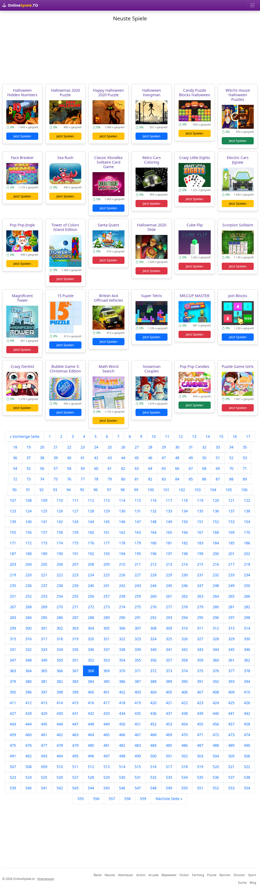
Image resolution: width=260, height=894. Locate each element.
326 (184, 638)
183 (200, 543)
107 (13, 500)
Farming (198, 875)
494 (60, 756)
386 (122, 681)
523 (13, 777)
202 (247, 553)
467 (138, 734)
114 (122, 500)
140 (28, 521)
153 (231, 521)
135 (200, 511)
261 (169, 596)
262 (184, 596)
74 (42, 479)
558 (127, 798)
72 (15, 479)
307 (138, 628)
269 (44, 606)
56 (42, 468)
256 (91, 596)
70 (231, 468)
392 (216, 681)
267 (13, 606)
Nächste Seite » (169, 798)
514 (122, 766)
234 (247, 574)
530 (122, 777)
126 (60, 511)
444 (28, 724)
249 (231, 585)
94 (68, 489)
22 (69, 447)
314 (247, 628)
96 (95, 489)
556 (96, 798)
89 (245, 479)
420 (153, 702)
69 (218, 468)
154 (247, 521)
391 (200, 681)
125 (44, 511)
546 (122, 788)
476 (28, 745)
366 (60, 670)
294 (184, 617)
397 (44, 692)
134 (184, 511)
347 (13, 660)
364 (28, 670)
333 (44, 649)
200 (216, 553)
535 (200, 777)
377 (231, 670)
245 (169, 585)
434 (122, 713)
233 (231, 574)
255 (75, 596)
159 (75, 532)
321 (106, 638)
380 (28, 681)
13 (194, 436)
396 (28, 692)
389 (169, 681)
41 (83, 457)
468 (153, 734)
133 (169, 511)
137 (231, 511)
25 (110, 447)
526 (60, 777)
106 (244, 489)
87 (218, 479)
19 (28, 447)
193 (106, 553)
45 (137, 457)
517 (169, 766)
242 (122, 585)
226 (122, 574)
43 (110, 457)
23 (83, 447)
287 (75, 617)
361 (231, 660)
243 (138, 585)
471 (200, 734)
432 (91, 713)
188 (28, 553)
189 (44, 553)
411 (13, 702)
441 (231, 713)
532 (153, 777)
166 (184, 532)
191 (75, 553)
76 (69, 479)
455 (200, 724)
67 (191, 468)
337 (106, 649)
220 (28, 574)
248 (216, 585)
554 (247, 788)
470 (184, 734)
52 (231, 457)
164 (153, 532)
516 (153, 766)
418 (122, 702)
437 (169, 713)
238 (60, 585)
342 (184, 649)
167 (200, 532)
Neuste (110, 875)
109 (44, 500)
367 (75, 670)
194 (122, 553)
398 (60, 692)
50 (204, 457)
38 (42, 457)
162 (122, 532)
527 (75, 777)
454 (184, 724)
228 (153, 574)
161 (106, 532)
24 (96, 447)
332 (28, 649)
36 (15, 457)
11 (167, 436)
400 (91, 692)
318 (60, 638)
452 (153, 724)
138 (247, 511)
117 (169, 500)
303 (75, 628)
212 (153, 564)
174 (60, 543)
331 (13, 649)
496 (91, 756)
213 (169, 564)
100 (151, 489)
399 (75, 692)
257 (106, 596)
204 (28, 564)
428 (28, 713)
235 (13, 585)
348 (28, 660)
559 (143, 798)
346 (247, 649)
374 (184, 670)
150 (184, 521)
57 (55, 468)
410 (247, 692)
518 (184, 766)
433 (106, 713)
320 (91, 638)
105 (229, 489)
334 (60, 649)
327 (200, 638)
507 (13, 766)
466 (122, 734)
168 (216, 532)
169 (231, 532)
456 (216, 724)
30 (177, 447)
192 (91, 553)
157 (44, 532)
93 (55, 489)
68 (204, 468)
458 (247, 724)
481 (106, 745)
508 (28, 766)
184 (216, 543)
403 (138, 692)
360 (216, 660)
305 (106, 628)
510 (60, 766)
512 (91, 766)
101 (166, 489)
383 (75, 681)
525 (44, 777)
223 (75, 574)
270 (60, 606)
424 (216, 702)
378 (247, 670)
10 (154, 436)
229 (169, 574)
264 (216, 596)
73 (28, 479)
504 (216, 756)
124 (28, 511)
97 (109, 489)
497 (106, 756)
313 (231, 628)
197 (169, 553)
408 (216, 692)
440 (216, 713)
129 (106, 511)
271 (75, 606)
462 (60, 734)
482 (122, 745)
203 (13, 564)
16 (235, 436)
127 (75, 511)
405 (169, 692)
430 (60, 713)
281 (231, 606)
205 (44, 564)
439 (200, 713)
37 (28, 457)
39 (55, 457)
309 (169, 628)
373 (169, 670)
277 (169, 606)
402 (122, 692)
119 (200, 500)
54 (15, 468)
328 (216, 638)
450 (122, 724)
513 (106, 766)
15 (221, 436)
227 (138, 574)
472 (216, 734)
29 (164, 447)
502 (184, 756)
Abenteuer (125, 875)
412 (28, 702)
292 (153, 617)
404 (153, 692)
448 (91, 724)
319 (75, 638)
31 (191, 447)
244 (153, 585)
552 (216, 788)
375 (200, 670)
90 (14, 489)
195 (138, 553)
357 (169, 660)
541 (44, 788)
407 (200, 692)
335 (75, 649)
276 (153, 606)
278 (184, 606)
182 (184, 543)
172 (28, 543)
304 (91, 628)
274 (122, 606)
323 (138, 638)
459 (13, 734)
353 (106, 660)
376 (216, 670)
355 (138, 660)
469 (169, 734)
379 (13, 681)
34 (231, 447)
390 (184, 681)
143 (75, 521)
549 (169, 788)
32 (204, 447)
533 (169, 777)
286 (60, 617)
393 (231, 681)
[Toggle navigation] (252, 5)
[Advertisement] (130, 53)
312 (216, 628)
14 (208, 436)
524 (28, 777)
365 (44, 670)
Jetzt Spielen (22, 136)
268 (28, 606)
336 (91, 649)
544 (91, 788)
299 (13, 628)
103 (197, 489)
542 (60, 788)
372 (153, 670)
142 (60, 521)
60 (96, 468)
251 (13, 596)
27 (137, 447)
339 (138, 649)
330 (247, 638)
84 (177, 479)
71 (245, 468)
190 (60, 553)
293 (169, 617)
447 (75, 724)
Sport (252, 875)
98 (122, 489)
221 (44, 574)
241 (106, 585)
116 (153, 500)
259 (138, 596)
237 (44, 585)
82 (150, 479)
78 (96, 479)
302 (60, 628)
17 (248, 436)
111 (75, 500)
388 (153, 681)
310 (184, 628)
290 (122, 617)
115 (138, 500)
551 (200, 788)
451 (138, 724)
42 (96, 457)
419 (138, 702)
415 (75, 702)
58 (69, 468)
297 (231, 617)
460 (28, 734)
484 (153, 745)
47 (164, 457)
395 (13, 692)
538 (247, 777)
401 (106, 692)
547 (138, 788)
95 (82, 489)
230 (184, 574)
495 (75, 756)
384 (91, 681)
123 (13, 511)
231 (200, 574)
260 (153, 596)
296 (216, 617)
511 (75, 766)
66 (177, 468)
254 (60, 596)
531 (138, 777)
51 (218, 457)
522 (247, 766)
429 (44, 713)
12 (181, 436)
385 (106, 681)
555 (80, 798)
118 (184, 500)
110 (60, 500)
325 (169, 638)
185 (231, 543)
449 (106, 724)
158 (60, 532)
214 (184, 564)
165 (169, 532)
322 (122, 638)
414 (60, 702)
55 (28, 468)
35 (245, 447)
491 (13, 756)
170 (247, 532)
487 (200, 745)
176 (91, 543)
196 (153, 553)
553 (231, 788)
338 (122, 649)
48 (177, 457)
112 (91, 500)
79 (110, 479)
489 (231, 745)
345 (231, 649)
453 (169, 724)
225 (106, 574)
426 (247, 702)
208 (91, 564)
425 (231, 702)
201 (231, 553)
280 (216, 606)
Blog (253, 882)
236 (28, 585)
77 (83, 479)
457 (231, 724)
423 (200, 702)
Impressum (45, 879)
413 (44, 702)
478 (60, 745)
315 (13, 638)
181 (169, 543)
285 (44, 617)
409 (231, 692)
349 (44, 660)
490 (247, 745)
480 (91, 745)
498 (122, 756)
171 (13, 543)
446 (60, 724)
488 (216, 745)
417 (106, 702)
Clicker (184, 875)
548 (153, 788)
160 (91, 532)
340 (153, 649)
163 (138, 532)
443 (13, 724)
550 (184, 788)
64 (150, 468)
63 (137, 468)
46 (150, 457)
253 (44, 596)
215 (200, 564)
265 (231, 596)
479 (75, 745)
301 (44, 628)
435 (138, 713)
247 (200, 585)
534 (184, 777)
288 (91, 617)
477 (44, 745)
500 (153, 756)
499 (138, 756)
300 (28, 628)
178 (122, 543)
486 (184, 745)
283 (13, 617)
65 (164, 468)
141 (44, 521)
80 (123, 479)
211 (138, 564)
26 (123, 447)
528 (91, 777)
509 (44, 766)
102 (182, 489)
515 (138, 766)
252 (28, 596)
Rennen (224, 875)
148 (153, 521)
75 (55, 479)
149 (169, 521)
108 (28, 500)
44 (123, 457)
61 (110, 468)
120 (216, 500)
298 (247, 617)
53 (245, 457)
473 (231, 734)
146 (122, 521)
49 (191, 457)
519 (200, 766)
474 (247, 734)
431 (75, 713)
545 (106, 788)
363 (13, 670)
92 (41, 489)
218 (247, 564)
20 (42, 447)
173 (44, 543)
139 (13, 521)
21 (55, 447)
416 (91, 702)
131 (138, 511)
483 (138, 745)
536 (216, 777)
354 (122, 660)
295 (200, 617)
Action (140, 875)
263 (200, 596)
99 (136, 489)
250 (247, 585)
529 (106, 777)
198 (184, 553)
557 (112, 798)
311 (200, 628)
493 (44, 756)
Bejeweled (169, 875)
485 (169, 745)
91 (28, 489)
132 (153, 511)
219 (13, 574)
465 (106, 734)
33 (218, 447)
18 (15, 447)
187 (13, 553)
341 (169, 649)
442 (247, 713)
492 (28, 756)
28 (150, 447)
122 (247, 500)
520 (216, 766)
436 (153, 713)
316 (28, 638)
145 (106, 521)
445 (44, 724)
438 (184, 713)
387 (138, 681)
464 (91, 734)
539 (13, 788)
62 (123, 468)
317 (44, 638)
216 (216, 564)
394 (247, 681)
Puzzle (211, 875)
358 (184, 660)
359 (200, 660)
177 (106, 543)
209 (106, 564)
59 (83, 468)
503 (200, 756)
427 (13, 713)
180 (153, 543)
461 (44, 734)
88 (231, 479)
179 (138, 543)
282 (247, 606)
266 (247, 596)
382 (60, 681)
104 (213, 489)
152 (216, 521)
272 (91, 606)
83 (164, 479)
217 (231, 564)
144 (91, 521)
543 (75, 788)
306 (122, 628)
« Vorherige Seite (24, 436)
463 (75, 734)
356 (153, 660)
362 (247, 660)
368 (91, 670)
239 (75, 585)
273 (106, 606)
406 (184, 692)
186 (247, 543)
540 (28, 788)
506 (247, 756)
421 (169, 702)
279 (200, 606)
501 (169, 756)
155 (13, 532)
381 (44, 681)
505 (231, 756)
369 (106, 670)
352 (91, 660)
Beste (98, 875)
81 (137, 479)
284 (28, 617)
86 (204, 479)
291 (138, 617)
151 (200, 521)
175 (75, 543)
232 (216, 574)
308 (153, 628)
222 (60, 574)
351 (75, 660)
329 (231, 638)
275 (138, 606)
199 (200, 553)
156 (28, 532)
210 (122, 564)
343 (200, 649)
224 (91, 574)
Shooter (239, 875)
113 (106, 500)
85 (191, 479)
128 (91, 511)
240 (91, 585)
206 (60, 564)
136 (216, 511)
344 (216, 649)
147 (138, 521)
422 (184, 702)
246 (184, 585)
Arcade (153, 875)
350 (60, 660)
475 (13, 745)
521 (231, 766)
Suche (242, 882)
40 (69, 457)
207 (75, 564)
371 (138, 670)
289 (106, 617)
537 (231, 777)
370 (122, 670)
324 (153, 638)
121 (231, 500)
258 (122, 596)
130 (122, 511)
